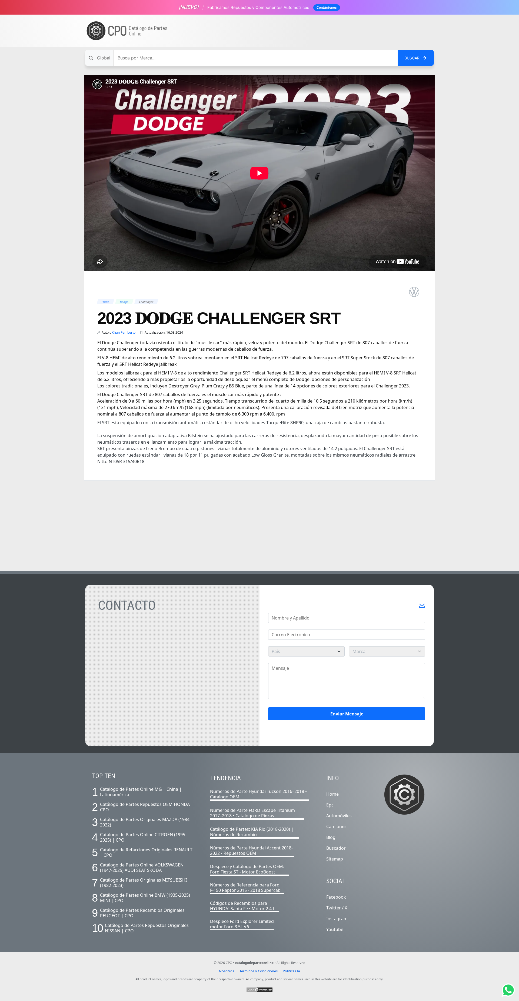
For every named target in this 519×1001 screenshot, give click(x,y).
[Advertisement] (334, 31)
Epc (330, 805)
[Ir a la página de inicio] (127, 31)
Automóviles (339, 816)
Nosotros (226, 971)
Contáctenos (327, 7)
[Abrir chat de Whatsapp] (508, 990)
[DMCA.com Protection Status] (259, 989)
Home (332, 794)
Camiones (336, 826)
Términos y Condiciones (258, 971)
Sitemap (334, 859)
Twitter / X (336, 908)
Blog (330, 837)
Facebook (336, 897)
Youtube (334, 929)
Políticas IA (291, 971)
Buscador (336, 848)
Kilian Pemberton (124, 332)
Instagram (337, 919)
